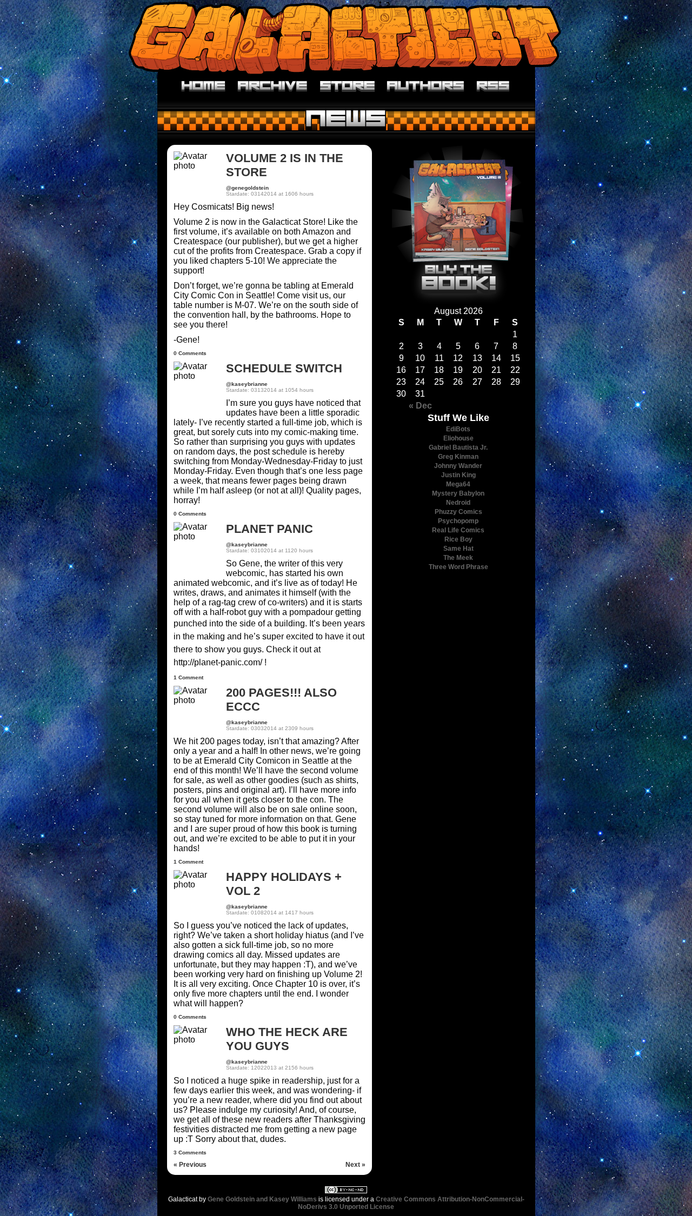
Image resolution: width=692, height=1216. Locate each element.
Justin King (458, 475)
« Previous (190, 1164)
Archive (272, 86)
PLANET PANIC (269, 529)
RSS (493, 86)
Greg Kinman (458, 456)
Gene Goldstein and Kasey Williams (262, 1199)
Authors (426, 86)
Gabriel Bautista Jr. (458, 447)
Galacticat (346, 37)
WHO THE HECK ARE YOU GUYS (287, 1039)
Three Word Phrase (458, 567)
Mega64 (458, 484)
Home (203, 86)
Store (347, 86)
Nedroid (458, 502)
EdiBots (458, 429)
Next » (355, 1164)
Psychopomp (458, 521)
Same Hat (458, 548)
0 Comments (190, 353)
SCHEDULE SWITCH (284, 368)
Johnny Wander (458, 466)
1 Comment (188, 677)
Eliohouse (458, 438)
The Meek (458, 558)
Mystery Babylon (458, 493)
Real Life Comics (458, 530)
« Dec (420, 405)
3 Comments (190, 1152)
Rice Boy (458, 539)
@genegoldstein (247, 188)
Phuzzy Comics (458, 512)
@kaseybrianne (247, 384)
